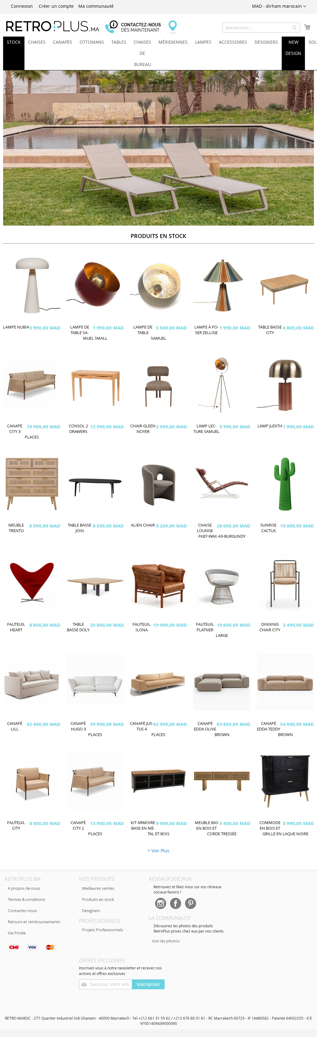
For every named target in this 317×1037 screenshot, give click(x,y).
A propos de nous (24, 888)
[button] (279, 6)
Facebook (175, 904)
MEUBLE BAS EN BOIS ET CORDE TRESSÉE (216, 828)
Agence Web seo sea (66, 952)
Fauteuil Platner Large (212, 630)
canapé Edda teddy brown (275, 729)
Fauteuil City (16, 825)
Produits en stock (98, 899)
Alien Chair (143, 525)
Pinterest (191, 904)
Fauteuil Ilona (141, 627)
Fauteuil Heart (16, 627)
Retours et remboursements (34, 921)
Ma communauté (96, 6)
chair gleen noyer (142, 428)
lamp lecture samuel (206, 428)
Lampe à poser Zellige (206, 329)
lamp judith (270, 426)
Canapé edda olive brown (211, 729)
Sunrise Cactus (268, 528)
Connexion (22, 6)
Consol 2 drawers (78, 428)
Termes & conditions (26, 899)
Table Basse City (270, 329)
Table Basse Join (79, 528)
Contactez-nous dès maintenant (136, 27)
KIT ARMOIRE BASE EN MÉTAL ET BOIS (150, 828)
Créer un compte (56, 6)
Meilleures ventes (98, 888)
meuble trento (16, 528)
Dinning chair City (269, 627)
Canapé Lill (14, 726)
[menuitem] (13, 42)
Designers (91, 910)
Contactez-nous (22, 910)
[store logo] (52, 26)
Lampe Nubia (16, 327)
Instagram (160, 904)
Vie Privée (17, 933)
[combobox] (261, 28)
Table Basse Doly (78, 627)
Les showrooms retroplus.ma (172, 27)
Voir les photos (166, 941)
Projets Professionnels (102, 930)
